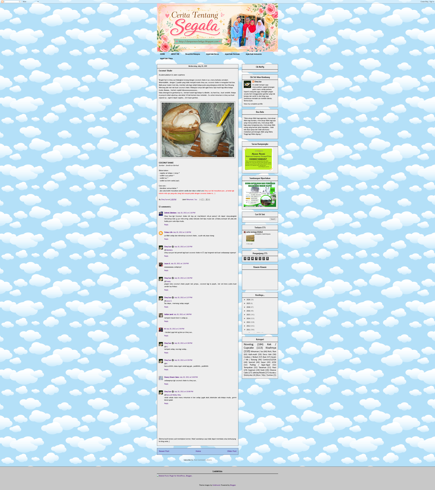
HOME (162, 54)
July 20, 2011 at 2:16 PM (186, 213)
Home (198, 451)
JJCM (274, 362)
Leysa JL (167, 264)
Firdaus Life (168, 232)
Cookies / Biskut (251, 357)
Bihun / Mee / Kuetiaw (264, 375)
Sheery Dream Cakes (171, 377)
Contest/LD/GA (269, 360)
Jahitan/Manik (259, 373)
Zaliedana (169, 250)
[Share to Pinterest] (209, 199)
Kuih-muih (252, 354)
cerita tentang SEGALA (254, 232)
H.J (167, 347)
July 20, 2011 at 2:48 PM (182, 314)
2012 (248, 326)
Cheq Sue (167, 247)
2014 (248, 318)
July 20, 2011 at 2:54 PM (175, 329)
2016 (248, 311)
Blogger (233, 485)
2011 (248, 330)
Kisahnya (271, 347)
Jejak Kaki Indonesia (254, 54)
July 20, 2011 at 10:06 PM (183, 392)
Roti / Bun (272, 352)
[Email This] (200, 199)
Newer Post (164, 451)
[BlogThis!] (202, 199)
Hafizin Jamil (168, 314)
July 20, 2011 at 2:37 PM (183, 298)
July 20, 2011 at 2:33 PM (183, 247)
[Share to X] (205, 199)
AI (165, 329)
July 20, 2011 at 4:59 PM (183, 360)
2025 (248, 303)
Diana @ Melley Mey (173, 395)
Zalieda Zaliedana (170, 213)
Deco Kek (267, 354)
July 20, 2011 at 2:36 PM (180, 264)
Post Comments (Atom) (203, 460)
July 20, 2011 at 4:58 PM (183, 343)
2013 (248, 322)
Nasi (274, 368)
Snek (262, 370)
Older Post (232, 451)
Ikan (264, 357)
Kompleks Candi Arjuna (262, 234)
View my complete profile (253, 104)
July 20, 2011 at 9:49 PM (189, 377)
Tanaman (262, 368)
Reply (166, 225)
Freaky (168, 281)
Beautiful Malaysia (192, 54)
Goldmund (216, 485)
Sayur (263, 362)
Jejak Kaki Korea (212, 54)
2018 (248, 307)
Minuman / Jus (191, 200)
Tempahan (248, 368)
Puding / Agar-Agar (260, 365)
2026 (248, 300)
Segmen (251, 370)
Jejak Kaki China (166, 58)
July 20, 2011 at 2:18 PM (182, 232)
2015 (248, 315)
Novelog (248, 344)
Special (252, 362)
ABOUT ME (175, 54)
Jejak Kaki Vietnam (232, 54)
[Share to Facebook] (207, 199)
